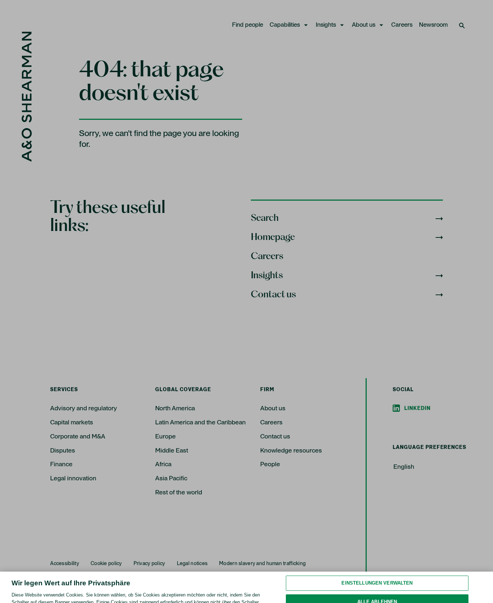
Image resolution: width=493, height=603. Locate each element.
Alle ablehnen (377, 574)
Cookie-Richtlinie (244, 595)
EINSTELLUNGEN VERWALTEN (377, 556)
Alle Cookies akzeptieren (377, 593)
